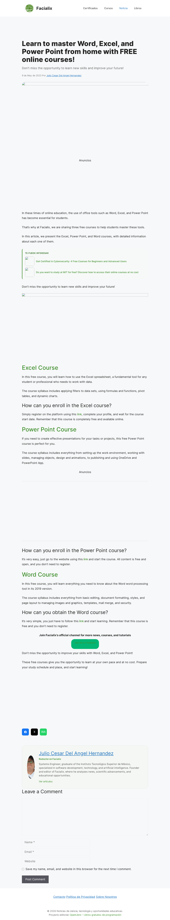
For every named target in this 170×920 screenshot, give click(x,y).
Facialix (44, 8)
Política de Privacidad (80, 896)
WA (43, 731)
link (79, 414)
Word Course (40, 574)
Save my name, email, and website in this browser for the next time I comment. (78, 869)
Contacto (59, 896)
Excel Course (40, 367)
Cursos (108, 8)
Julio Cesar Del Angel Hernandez (76, 753)
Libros (137, 8)
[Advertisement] (85, 29)
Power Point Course (49, 429)
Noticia (123, 8)
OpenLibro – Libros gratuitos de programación (95, 914)
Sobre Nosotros (106, 896)
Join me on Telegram (85, 642)
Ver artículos (46, 781)
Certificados (90, 8)
